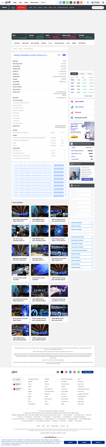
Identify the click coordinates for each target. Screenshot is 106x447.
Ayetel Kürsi (81, 401)
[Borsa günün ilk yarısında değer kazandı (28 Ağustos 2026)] (20, 211)
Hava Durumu (64, 401)
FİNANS (4, 7)
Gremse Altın (28, 417)
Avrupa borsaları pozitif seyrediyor (19, 278)
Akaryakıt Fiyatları (76, 222)
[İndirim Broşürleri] (60, 2)
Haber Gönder (88, 372)
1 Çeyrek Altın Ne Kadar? (79, 417)
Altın (35, 7)
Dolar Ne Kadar (75, 254)
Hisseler (50, 43)
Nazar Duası (81, 404)
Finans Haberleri (68, 415)
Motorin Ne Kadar (76, 229)
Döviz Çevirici (77, 185)
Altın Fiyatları (64, 391)
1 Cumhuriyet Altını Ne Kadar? (35, 419)
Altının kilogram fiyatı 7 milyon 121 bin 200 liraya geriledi (59, 239)
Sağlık (46, 381)
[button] (2, 2)
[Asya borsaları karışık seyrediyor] (39, 270)
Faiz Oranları (78, 421)
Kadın (29, 389)
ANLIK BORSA (79, 101)
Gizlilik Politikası (54, 426)
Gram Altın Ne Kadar (77, 240)
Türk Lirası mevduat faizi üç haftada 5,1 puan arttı (52, 411)
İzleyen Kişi (88, 147)
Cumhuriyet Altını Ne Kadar (79, 250)
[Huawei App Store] (17, 389)
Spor (29, 399)
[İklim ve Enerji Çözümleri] (74, 2)
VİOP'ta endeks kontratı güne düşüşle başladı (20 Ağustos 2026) (39, 339)
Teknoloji (47, 379)
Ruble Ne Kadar (75, 267)
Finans (29, 384)
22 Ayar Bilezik (66, 417)
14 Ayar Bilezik (46, 417)
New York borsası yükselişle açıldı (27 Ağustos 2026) (18, 239)
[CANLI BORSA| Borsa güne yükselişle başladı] (39, 291)
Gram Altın (88, 415)
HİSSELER (78, 112)
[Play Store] (17, 379)
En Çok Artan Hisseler (27, 421)
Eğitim (29, 396)
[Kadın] (78, 2)
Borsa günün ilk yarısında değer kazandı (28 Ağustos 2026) (20, 220)
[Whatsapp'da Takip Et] (78, 372)
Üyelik (48, 426)
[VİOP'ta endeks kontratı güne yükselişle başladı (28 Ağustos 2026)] (59, 211)
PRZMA (72, 80)
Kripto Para (64, 389)
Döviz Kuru (63, 421)
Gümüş (40, 7)
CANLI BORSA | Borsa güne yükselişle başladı (39, 239)
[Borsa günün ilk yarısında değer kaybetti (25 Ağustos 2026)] (59, 250)
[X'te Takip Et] (62, 372)
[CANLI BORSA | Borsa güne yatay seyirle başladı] (59, 310)
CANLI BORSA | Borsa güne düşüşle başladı (38, 220)
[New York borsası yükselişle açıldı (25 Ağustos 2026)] (39, 250)
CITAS (72, 92)
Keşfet (62, 404)
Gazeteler (47, 394)
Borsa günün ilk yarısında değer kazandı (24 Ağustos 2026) (20, 300)
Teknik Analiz (25, 43)
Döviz (30, 7)
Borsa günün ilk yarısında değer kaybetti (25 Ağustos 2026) (59, 259)
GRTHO (72, 89)
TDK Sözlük (81, 399)
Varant (68, 43)
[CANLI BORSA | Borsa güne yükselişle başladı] (39, 231)
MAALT (72, 86)
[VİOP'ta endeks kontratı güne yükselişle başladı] (59, 270)
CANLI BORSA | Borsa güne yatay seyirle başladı (58, 319)
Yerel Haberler (31, 404)
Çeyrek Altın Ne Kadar (77, 237)
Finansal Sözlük (65, 384)
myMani (72, 7)
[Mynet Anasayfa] (8, 2)
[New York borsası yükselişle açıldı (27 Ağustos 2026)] (20, 231)
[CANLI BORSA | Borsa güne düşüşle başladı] (39, 211)
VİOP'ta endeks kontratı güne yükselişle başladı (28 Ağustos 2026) (58, 220)
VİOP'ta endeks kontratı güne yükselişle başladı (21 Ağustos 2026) (39, 319)
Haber (50, 7)
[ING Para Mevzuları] (81, 2)
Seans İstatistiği (35, 43)
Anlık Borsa (21, 7)
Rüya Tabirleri (64, 399)
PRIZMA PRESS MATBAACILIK (77, 150)
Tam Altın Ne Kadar (76, 243)
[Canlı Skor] (64, 2)
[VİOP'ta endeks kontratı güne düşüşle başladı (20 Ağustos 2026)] (39, 330)
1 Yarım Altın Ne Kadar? (19, 419)
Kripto (45, 7)
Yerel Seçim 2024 (79, 415)
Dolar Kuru (64, 394)
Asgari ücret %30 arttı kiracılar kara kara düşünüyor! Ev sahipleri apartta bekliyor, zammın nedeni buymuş (52, 413)
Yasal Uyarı (62, 426)
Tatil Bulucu (81, 386)
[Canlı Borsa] (71, 2)
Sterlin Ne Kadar (76, 260)
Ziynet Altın (37, 417)
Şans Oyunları (48, 399)
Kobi (46, 401)
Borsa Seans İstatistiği (66, 379)
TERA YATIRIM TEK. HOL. (76, 153)
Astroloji (47, 384)
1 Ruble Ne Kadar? (72, 419)
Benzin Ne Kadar (76, 226)
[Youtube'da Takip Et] (74, 372)
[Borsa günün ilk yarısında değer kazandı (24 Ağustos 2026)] (20, 291)
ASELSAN (73, 156)
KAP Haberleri (82, 43)
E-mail (46, 396)
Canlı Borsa (17, 43)
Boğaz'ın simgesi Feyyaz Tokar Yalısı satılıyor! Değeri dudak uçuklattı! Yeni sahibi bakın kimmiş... (37, 415)
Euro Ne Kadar (75, 257)
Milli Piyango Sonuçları (84, 389)
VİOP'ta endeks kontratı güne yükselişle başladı (58, 278)
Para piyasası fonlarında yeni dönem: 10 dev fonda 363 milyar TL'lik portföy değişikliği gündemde (59, 300)
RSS (67, 426)
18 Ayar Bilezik (56, 417)
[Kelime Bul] (67, 2)
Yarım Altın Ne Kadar (77, 247)
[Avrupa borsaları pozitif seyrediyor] (20, 270)
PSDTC (72, 83)
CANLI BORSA (79, 107)
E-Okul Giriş (81, 391)
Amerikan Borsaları (62, 7)
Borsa (13, 7)
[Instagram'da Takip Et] (66, 372)
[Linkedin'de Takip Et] (70, 372)
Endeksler (43, 43)
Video (29, 401)
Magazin (30, 391)
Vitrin (46, 386)
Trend (29, 394)
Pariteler (71, 421)
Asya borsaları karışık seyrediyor (38, 278)
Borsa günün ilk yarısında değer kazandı (20, 319)
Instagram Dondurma (83, 394)
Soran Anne (81, 384)
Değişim (74, 43)
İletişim (38, 426)
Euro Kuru (63, 396)
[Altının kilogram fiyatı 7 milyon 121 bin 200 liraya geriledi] (59, 231)
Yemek (29, 386)
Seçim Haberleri (49, 389)
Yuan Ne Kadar (75, 264)
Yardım (43, 426)
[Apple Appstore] (17, 384)
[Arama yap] (88, 2)
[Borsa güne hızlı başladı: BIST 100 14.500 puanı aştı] (20, 250)
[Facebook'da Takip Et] (58, 372)
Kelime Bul (80, 381)
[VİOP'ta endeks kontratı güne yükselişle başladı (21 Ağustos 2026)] (39, 310)
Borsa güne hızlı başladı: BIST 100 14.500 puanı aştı (20, 259)
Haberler (30, 381)
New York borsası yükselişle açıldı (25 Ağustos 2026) (38, 259)
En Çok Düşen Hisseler (85, 419)
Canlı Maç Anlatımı (49, 391)
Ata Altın (21, 417)
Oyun (79, 379)
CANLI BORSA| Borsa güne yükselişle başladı (39, 300)
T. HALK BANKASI (74, 159)
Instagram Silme (82, 396)
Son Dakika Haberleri (33, 379)
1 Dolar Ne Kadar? (49, 419)
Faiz (55, 7)
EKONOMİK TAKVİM (81, 118)
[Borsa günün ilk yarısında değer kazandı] (20, 310)
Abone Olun (87, 179)
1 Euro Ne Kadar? (61, 419)
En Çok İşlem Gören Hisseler (43, 421)
